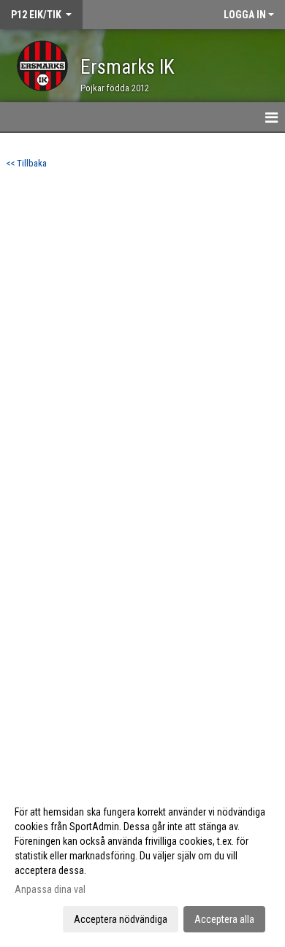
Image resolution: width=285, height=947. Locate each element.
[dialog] (142, 865)
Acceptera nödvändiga (120, 919)
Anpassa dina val (50, 889)
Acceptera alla (224, 919)
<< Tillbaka (26, 163)
